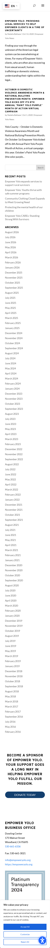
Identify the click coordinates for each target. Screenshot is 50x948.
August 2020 (12, 585)
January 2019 (12, 666)
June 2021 (10, 534)
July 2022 (10, 469)
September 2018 (14, 686)
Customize (25, 934)
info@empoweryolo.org (18, 860)
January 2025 (12, 328)
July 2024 (10, 358)
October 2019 (12, 630)
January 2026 (12, 267)
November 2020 (13, 570)
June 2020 (10, 595)
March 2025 (11, 317)
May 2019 (10, 651)
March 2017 (11, 706)
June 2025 (10, 302)
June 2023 (10, 423)
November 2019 (13, 625)
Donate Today (25, 794)
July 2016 (10, 721)
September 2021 (14, 519)
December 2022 (13, 449)
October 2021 (12, 514)
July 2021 (10, 529)
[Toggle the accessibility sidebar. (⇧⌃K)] (42, 940)
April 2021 (10, 545)
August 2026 (12, 232)
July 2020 (10, 590)
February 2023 (13, 444)
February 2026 (13, 262)
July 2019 (10, 640)
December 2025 (13, 272)
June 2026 (10, 242)
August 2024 (12, 353)
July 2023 (10, 418)
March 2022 (11, 489)
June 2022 (10, 474)
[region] (25, 924)
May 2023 (10, 428)
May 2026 (10, 247)
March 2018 (11, 701)
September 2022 (14, 459)
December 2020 (13, 565)
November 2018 (13, 676)
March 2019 (11, 656)
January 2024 (12, 388)
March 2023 (11, 439)
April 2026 (10, 252)
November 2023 (13, 398)
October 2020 (12, 575)
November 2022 (13, 454)
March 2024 (11, 378)
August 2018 (12, 691)
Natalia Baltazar (14, 34)
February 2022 (13, 494)
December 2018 (13, 671)
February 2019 (13, 661)
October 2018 (12, 681)
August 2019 (12, 635)
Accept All (25, 927)
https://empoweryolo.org (18, 864)
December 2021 (13, 504)
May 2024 (10, 368)
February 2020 (13, 610)
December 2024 (13, 333)
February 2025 (13, 323)
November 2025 (13, 277)
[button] (43, 7)
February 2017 (13, 711)
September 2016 (14, 716)
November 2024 (13, 338)
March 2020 (11, 605)
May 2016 (10, 726)
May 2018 (10, 696)
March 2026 (11, 257)
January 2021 (12, 560)
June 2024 (10, 363)
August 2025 (12, 292)
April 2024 (10, 373)
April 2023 (10, 434)
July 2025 (10, 297)
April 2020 (10, 600)
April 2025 (10, 312)
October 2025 (12, 282)
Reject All (25, 942)
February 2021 (13, 555)
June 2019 (10, 645)
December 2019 (13, 620)
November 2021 (13, 509)
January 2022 (12, 499)
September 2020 (14, 580)
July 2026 (10, 237)
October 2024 (12, 343)
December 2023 (13, 393)
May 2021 (10, 539)
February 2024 (13, 383)
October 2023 (12, 403)
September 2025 (14, 287)
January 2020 (12, 615)
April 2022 (10, 484)
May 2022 (10, 479)
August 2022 (12, 464)
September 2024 (14, 348)
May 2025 (10, 307)
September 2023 (14, 408)
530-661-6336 (13, 846)
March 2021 (11, 550)
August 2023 (12, 413)
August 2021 (12, 524)
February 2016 (13, 731)
